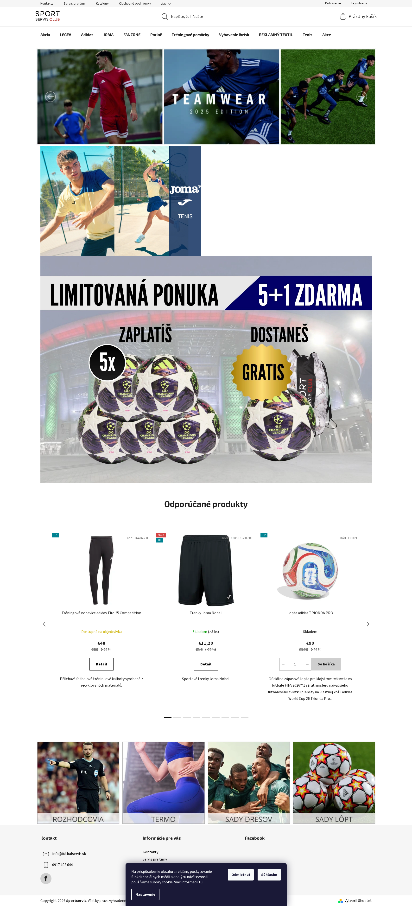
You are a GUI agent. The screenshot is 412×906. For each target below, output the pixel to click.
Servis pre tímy (75, 3)
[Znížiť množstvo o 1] (283, 664)
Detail (101, 664)
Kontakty (46, 3)
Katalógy (102, 3)
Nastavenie (145, 894)
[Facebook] (45, 878)
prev (44, 624)
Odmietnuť (240, 874)
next (368, 624)
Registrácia (359, 3)
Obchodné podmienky (135, 3)
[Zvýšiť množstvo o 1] (307, 664)
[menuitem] (45, 34)
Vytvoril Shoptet (358, 900)
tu (201, 882)
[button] (50, 96)
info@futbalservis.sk (69, 853)
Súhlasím (269, 874)
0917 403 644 (62, 865)
